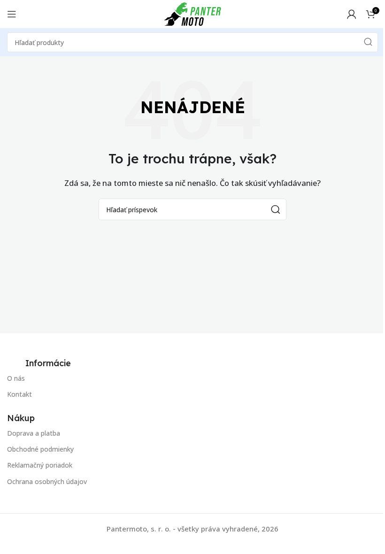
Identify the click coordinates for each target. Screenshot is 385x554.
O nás (16, 378)
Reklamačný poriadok (39, 465)
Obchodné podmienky (40, 449)
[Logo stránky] (192, 13)
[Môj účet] (351, 14)
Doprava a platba (33, 433)
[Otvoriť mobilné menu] (11, 14)
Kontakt (19, 394)
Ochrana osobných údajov (47, 481)
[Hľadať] (368, 42)
